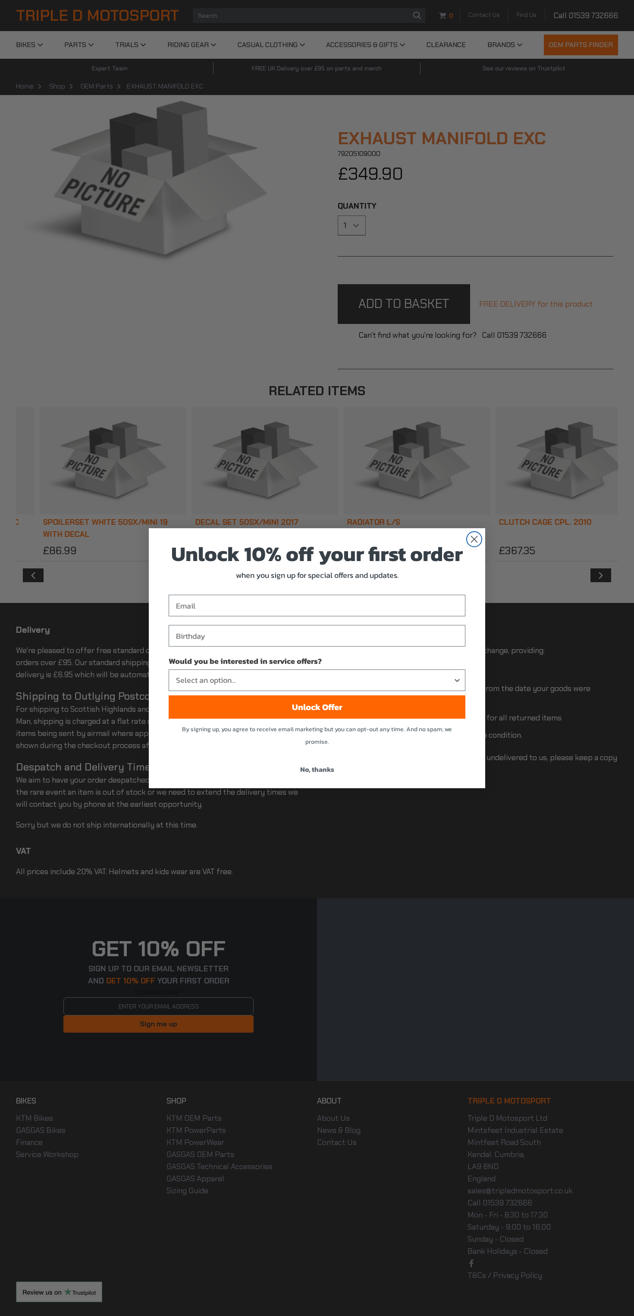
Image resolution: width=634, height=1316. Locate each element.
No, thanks (317, 769)
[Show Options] (457, 680)
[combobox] (314, 680)
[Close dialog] (474, 539)
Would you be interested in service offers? (245, 661)
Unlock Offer (317, 707)
